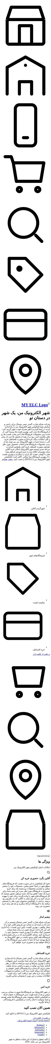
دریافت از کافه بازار (41, 654)
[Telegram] (40, 1030)
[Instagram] (40, 1032)
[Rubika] (41, 1025)
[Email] (41, 1034)
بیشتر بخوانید (7, 459)
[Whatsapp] (39, 1027)
